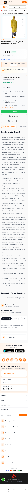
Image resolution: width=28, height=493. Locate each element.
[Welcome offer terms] (18, 65)
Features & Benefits (10, 126)
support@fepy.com (8, 373)
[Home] (5, 7)
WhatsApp (15, 111)
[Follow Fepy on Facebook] (3, 360)
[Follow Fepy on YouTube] (24, 360)
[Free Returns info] (10, 60)
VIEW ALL (22, 415)
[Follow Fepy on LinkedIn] (16, 360)
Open (24, 2)
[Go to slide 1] (14, 37)
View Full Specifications (8, 108)
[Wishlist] (22, 19)
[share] (22, 24)
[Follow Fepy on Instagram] (12, 360)
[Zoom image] (23, 35)
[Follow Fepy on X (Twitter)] (7, 360)
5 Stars (16, 318)
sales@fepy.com (7, 381)
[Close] (2, 2)
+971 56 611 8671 (8, 388)
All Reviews (6, 318)
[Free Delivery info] (13, 82)
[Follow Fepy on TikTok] (20, 360)
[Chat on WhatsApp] (3, 479)
